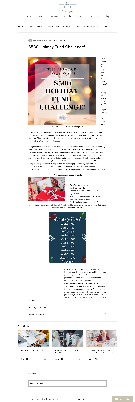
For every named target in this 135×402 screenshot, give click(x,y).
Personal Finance (53, 26)
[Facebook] (75, 399)
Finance (77, 26)
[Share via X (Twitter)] (35, 308)
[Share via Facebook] (29, 308)
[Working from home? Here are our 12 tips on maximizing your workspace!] (101, 338)
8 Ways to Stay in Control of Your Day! (66, 351)
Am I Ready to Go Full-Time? (32, 350)
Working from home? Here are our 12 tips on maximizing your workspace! (101, 351)
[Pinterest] (79, 399)
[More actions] (105, 40)
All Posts (21, 26)
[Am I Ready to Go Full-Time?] (33, 338)
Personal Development (92, 26)
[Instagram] (83, 399)
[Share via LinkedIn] (40, 308)
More (106, 26)
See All (115, 326)
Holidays (40, 26)
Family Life (67, 26)
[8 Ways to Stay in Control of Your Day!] (67, 338)
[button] (114, 26)
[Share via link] (45, 308)
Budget (30, 26)
